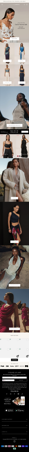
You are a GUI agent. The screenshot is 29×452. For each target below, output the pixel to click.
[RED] (18, 156)
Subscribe (21, 380)
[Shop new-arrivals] (14, 107)
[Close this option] (14, 441)
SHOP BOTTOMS (7, 82)
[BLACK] (4, 156)
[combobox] (4, 380)
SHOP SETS (21, 82)
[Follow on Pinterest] (14, 394)
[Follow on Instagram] (10, 394)
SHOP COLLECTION (14, 38)
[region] (14, 23)
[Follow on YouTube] (18, 394)
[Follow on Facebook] (7, 394)
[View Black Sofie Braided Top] (8, 146)
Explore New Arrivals (14, 125)
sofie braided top (4, 154)
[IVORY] (2, 156)
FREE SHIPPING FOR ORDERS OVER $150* (14, 1)
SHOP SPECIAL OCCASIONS (14, 285)
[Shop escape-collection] (14, 23)
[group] (14, 131)
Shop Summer (14, 241)
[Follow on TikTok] (22, 394)
